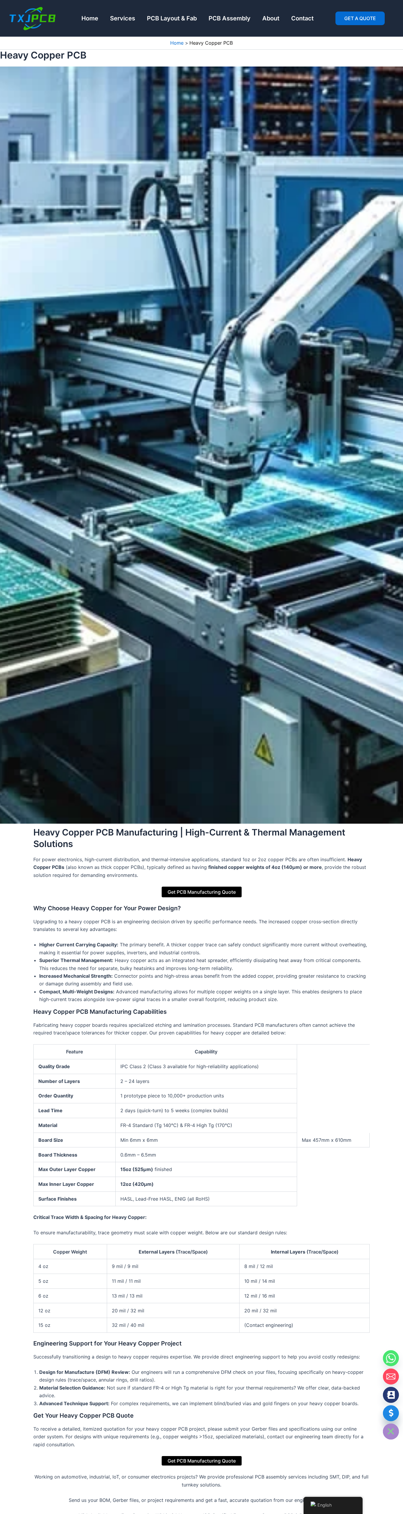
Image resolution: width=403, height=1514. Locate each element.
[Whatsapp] (391, 1358)
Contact (302, 18)
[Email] (391, 1377)
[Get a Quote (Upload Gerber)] (391, 1413)
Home (89, 18)
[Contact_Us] (391, 1395)
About (270, 18)
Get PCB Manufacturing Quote (202, 892)
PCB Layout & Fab (172, 18)
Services (122, 18)
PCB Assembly (229, 18)
